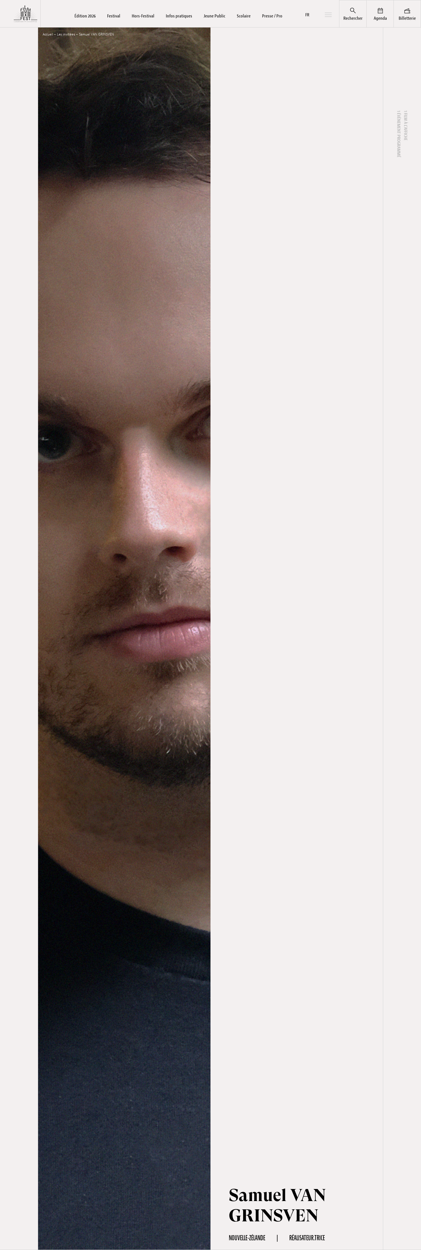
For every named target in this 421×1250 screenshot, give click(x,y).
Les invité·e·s (66, 34)
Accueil (48, 34)
